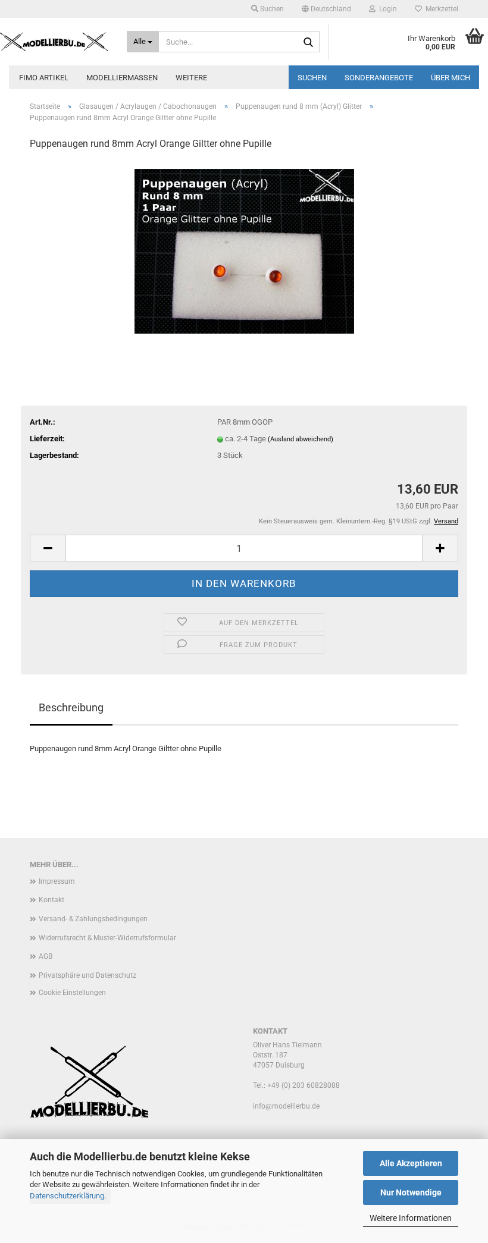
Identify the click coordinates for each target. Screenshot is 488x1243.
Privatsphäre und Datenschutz (87, 975)
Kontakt (51, 900)
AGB (45, 956)
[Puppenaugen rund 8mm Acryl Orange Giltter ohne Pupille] (244, 250)
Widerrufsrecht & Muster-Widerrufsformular (107, 938)
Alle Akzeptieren (411, 1163)
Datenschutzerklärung (67, 1195)
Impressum (57, 881)
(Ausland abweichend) (300, 439)
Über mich (450, 77)
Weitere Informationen (411, 1218)
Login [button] (386, 9)
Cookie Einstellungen (72, 992)
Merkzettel (440, 9)
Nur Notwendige (411, 1192)
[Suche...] (308, 42)
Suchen (312, 77)
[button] (326, 9)
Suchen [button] (271, 9)
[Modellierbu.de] (54, 41)
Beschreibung (71, 707)
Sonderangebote (379, 77)
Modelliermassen (122, 77)
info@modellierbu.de (286, 1106)
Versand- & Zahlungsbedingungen (93, 919)
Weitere (191, 77)
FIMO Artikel (43, 77)
